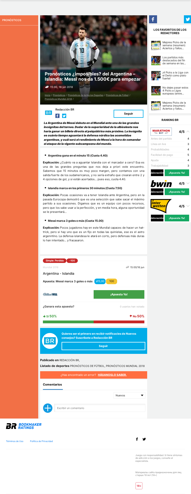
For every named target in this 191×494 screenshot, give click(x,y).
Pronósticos (59, 95)
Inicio (47, 95)
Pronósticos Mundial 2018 (58, 98)
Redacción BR (64, 109)
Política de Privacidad (41, 441)
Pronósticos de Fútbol (117, 95)
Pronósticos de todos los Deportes (85, 95)
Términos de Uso (14, 441)
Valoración (157, 172)
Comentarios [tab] (52, 384)
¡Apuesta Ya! (119, 294)
